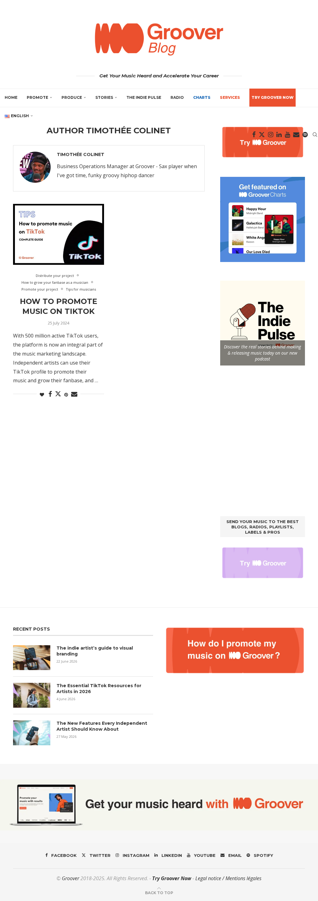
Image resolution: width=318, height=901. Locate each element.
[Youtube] (287, 135)
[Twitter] (262, 135)
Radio (177, 97)
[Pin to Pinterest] (66, 395)
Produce (71, 97)
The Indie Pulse (143, 97)
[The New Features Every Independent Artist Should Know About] (31, 732)
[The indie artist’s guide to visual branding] (31, 657)
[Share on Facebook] (50, 394)
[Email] (296, 135)
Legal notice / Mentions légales (228, 878)
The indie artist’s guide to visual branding (95, 651)
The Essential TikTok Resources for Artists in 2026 (99, 689)
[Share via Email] (74, 394)
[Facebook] (254, 135)
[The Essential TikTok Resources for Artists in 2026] (31, 695)
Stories (104, 97)
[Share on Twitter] (58, 394)
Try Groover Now (171, 878)
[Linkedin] (279, 135)
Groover (70, 878)
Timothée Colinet (80, 154)
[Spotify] (305, 135)
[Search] (315, 135)
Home (11, 97)
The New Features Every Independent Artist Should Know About (102, 726)
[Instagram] (270, 135)
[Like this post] (42, 395)
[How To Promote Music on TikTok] (58, 234)
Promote (37, 97)
